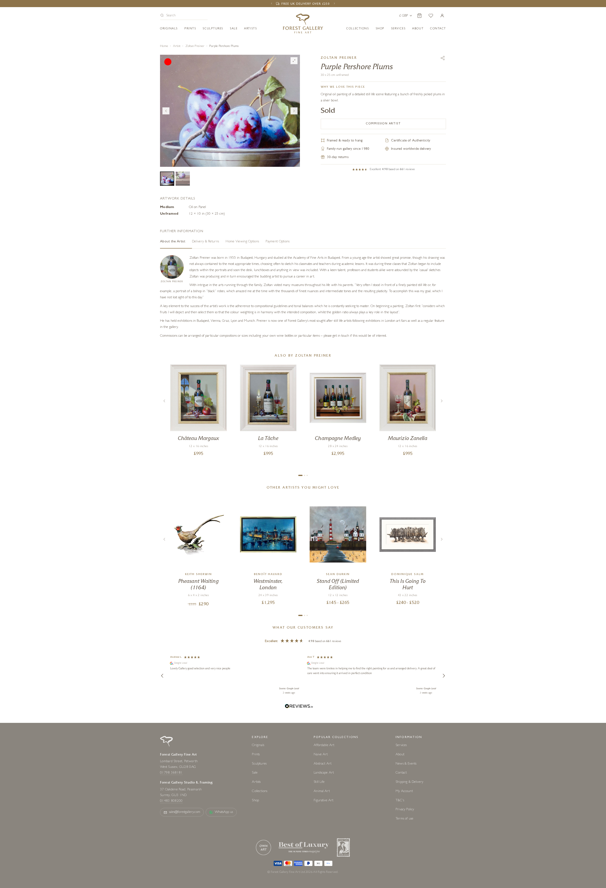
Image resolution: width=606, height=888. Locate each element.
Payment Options (278, 242)
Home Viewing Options (242, 242)
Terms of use (404, 819)
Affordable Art (324, 745)
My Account (404, 791)
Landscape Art (324, 773)
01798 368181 (171, 773)
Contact (401, 773)
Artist (177, 46)
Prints (190, 28)
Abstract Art (322, 764)
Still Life (319, 782)
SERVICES (398, 28)
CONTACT (438, 28)
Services (401, 745)
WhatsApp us (224, 812)
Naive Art (321, 755)
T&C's (400, 800)
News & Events (406, 764)
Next (294, 110)
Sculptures (213, 28)
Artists (250, 28)
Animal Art (322, 791)
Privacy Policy (405, 809)
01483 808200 (171, 801)
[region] (303, 676)
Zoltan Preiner (195, 46)
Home (164, 46)
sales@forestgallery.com (184, 812)
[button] (184, 16)
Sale (233, 28)
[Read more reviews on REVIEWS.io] (299, 707)
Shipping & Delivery (409, 782)
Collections (357, 28)
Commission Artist (383, 123)
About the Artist (172, 242)
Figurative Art (323, 800)
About (417, 28)
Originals (169, 28)
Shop (380, 28)
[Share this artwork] (442, 58)
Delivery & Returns (205, 242)
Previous (165, 110)
